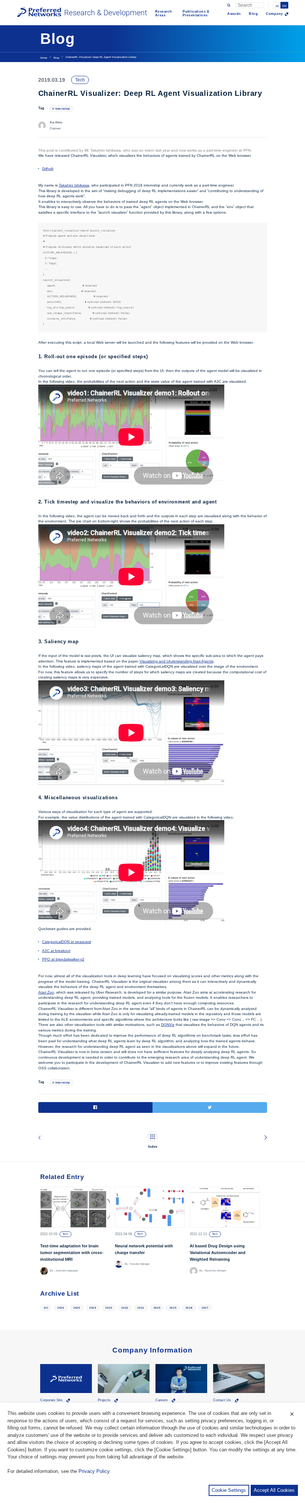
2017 (205, 1307)
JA (277, 6)
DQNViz (167, 1025)
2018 (189, 1307)
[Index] (152, 1137)
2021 (140, 1307)
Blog (253, 14)
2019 (173, 1307)
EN (284, 6)
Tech (80, 79)
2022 (124, 1307)
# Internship (61, 108)
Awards (234, 14)
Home (43, 57)
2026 (60, 1307)
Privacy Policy (93, 1471)
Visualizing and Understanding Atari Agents (176, 661)
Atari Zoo (46, 992)
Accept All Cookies (274, 1490)
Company (274, 14)
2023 (108, 1307)
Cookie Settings (229, 1490)
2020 (157, 1307)
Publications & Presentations (196, 13)
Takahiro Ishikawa (74, 185)
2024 (92, 1307)
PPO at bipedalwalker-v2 (63, 959)
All (46, 1307)
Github (48, 168)
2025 (76, 1307)
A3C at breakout (56, 951)
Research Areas (163, 13)
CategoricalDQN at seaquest (66, 942)
